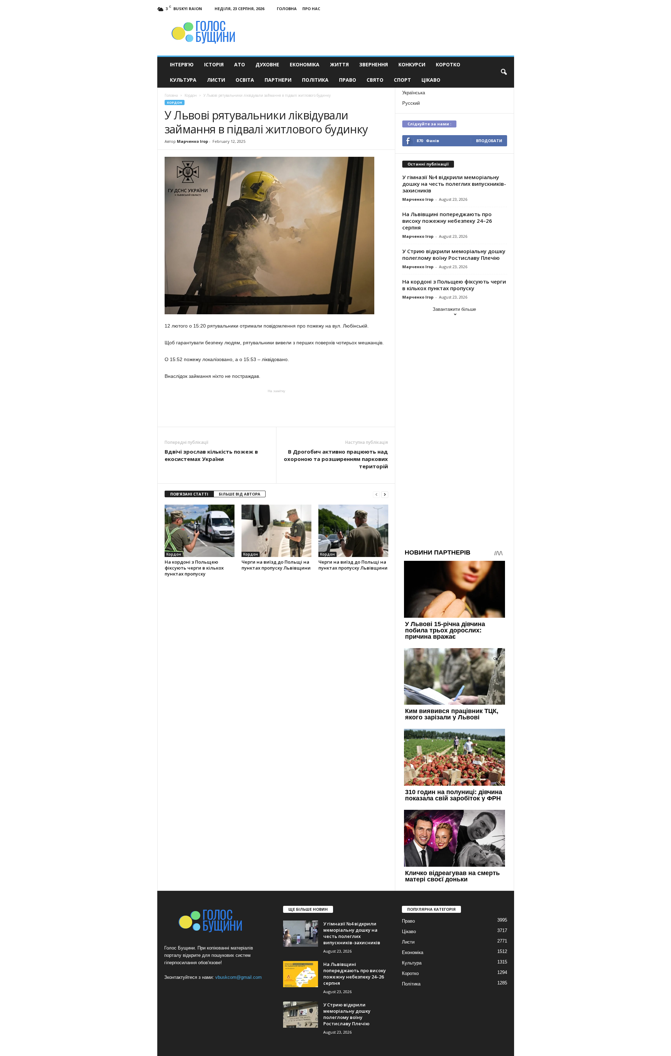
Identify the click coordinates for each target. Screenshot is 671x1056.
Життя (339, 64)
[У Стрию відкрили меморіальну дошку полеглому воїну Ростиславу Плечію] (300, 1015)
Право (347, 79)
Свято (375, 79)
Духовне (267, 64)
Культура (183, 79)
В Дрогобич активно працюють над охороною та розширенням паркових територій (336, 459)
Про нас (311, 8)
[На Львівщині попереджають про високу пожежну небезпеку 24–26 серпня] (300, 974)
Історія (214, 64)
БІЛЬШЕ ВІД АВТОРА (239, 494)
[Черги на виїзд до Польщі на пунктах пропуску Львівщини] (276, 531)
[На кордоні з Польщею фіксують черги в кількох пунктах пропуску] (200, 531)
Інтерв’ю (182, 64)
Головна (287, 8)
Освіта (245, 79)
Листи (216, 79)
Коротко (448, 64)
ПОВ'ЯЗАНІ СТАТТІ (189, 494)
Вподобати (489, 140)
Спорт (402, 79)
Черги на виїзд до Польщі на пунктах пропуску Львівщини (276, 565)
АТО (239, 64)
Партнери (278, 79)
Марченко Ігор (192, 141)
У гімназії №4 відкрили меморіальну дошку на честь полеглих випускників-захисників (454, 184)
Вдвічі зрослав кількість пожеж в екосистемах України (211, 455)
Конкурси (411, 64)
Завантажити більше (454, 309)
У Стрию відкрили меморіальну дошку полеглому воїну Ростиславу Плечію (453, 254)
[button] (503, 72)
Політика (315, 79)
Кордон (174, 102)
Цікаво (430, 79)
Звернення (373, 64)
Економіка (304, 64)
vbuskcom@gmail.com (238, 977)
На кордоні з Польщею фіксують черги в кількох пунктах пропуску (194, 568)
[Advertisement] (276, 407)
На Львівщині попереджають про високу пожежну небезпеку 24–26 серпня (447, 221)
